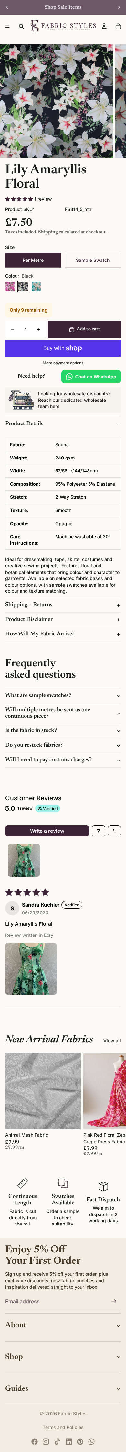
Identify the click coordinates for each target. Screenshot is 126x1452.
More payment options (63, 363)
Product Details (24, 424)
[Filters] (98, 830)
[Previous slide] (7, 7)
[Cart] (118, 26)
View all (112, 1040)
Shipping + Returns (28, 605)
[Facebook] (34, 1442)
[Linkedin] (69, 1442)
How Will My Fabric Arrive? (39, 634)
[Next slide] (119, 7)
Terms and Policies (63, 1427)
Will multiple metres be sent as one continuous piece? (47, 713)
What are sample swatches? (38, 696)
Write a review (47, 831)
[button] (19, 199)
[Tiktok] (57, 1442)
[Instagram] (46, 1442)
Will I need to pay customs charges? (48, 760)
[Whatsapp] (91, 1442)
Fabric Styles (72, 1413)
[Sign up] (114, 1301)
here (54, 406)
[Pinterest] (80, 1442)
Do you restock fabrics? (34, 745)
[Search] (21, 26)
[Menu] (7, 26)
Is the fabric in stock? (31, 731)
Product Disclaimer (29, 619)
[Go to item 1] (24, 860)
